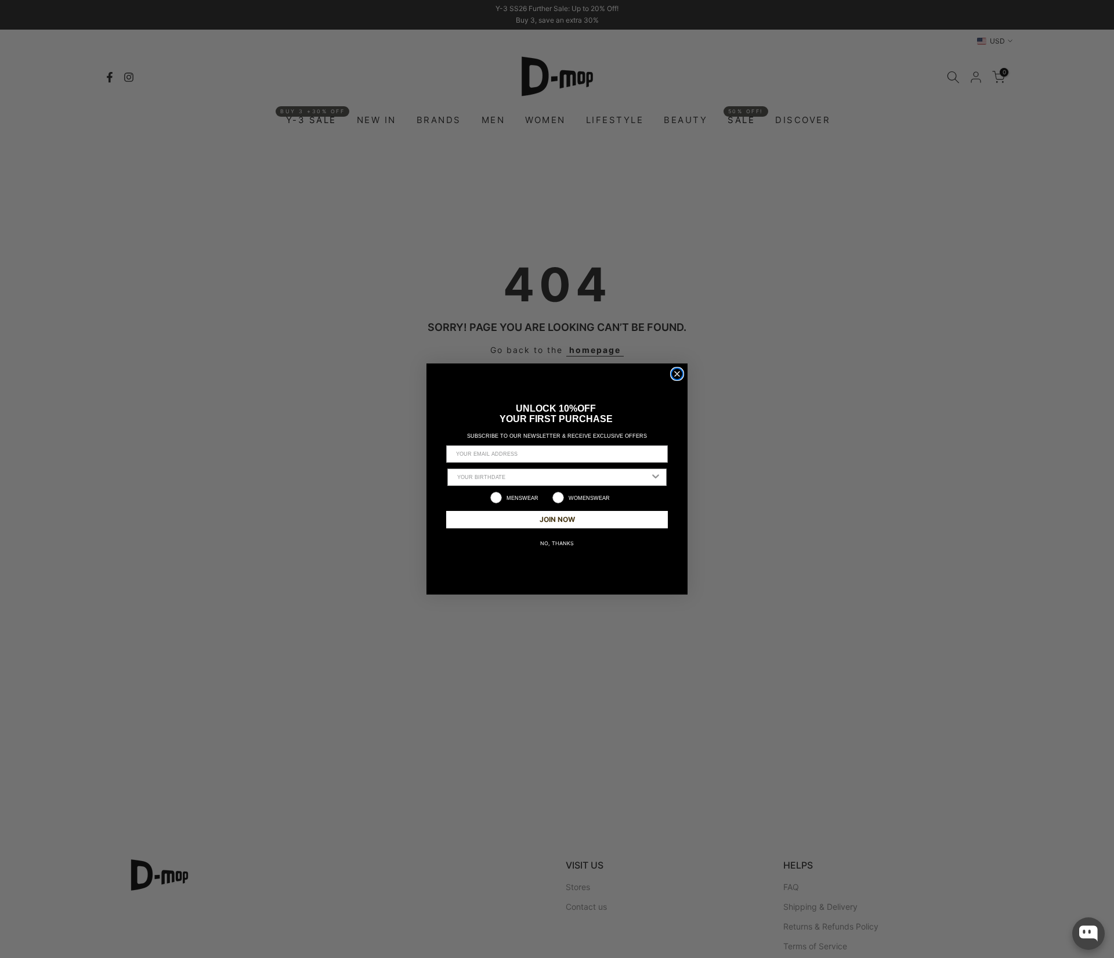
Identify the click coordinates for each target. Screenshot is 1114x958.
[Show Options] (655, 477)
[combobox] (553, 477)
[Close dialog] (677, 374)
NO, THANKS (557, 543)
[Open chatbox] (1088, 933)
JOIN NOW (557, 519)
